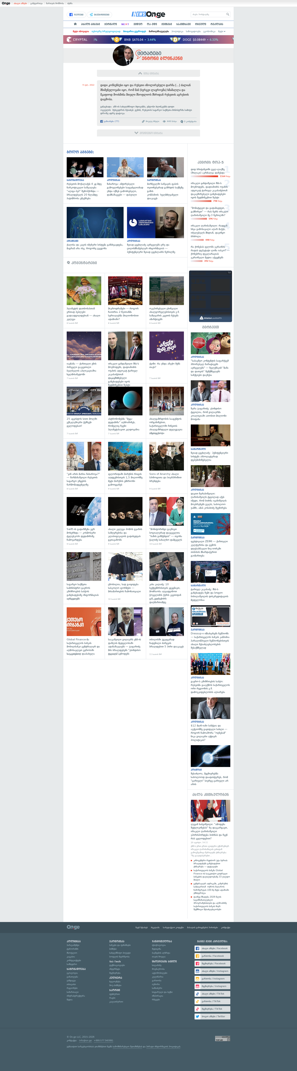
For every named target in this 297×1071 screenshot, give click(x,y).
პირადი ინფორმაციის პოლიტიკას (163, 1046)
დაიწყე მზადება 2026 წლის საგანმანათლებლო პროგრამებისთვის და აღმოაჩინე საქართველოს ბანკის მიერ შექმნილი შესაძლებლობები (210, 903)
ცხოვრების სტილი (164, 961)
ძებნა (70, 3)
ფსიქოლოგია (159, 945)
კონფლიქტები (74, 960)
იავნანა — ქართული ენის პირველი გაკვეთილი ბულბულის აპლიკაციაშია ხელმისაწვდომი (84, 355)
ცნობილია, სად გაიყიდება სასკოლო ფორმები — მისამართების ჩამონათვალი (125, 576)
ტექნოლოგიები (117, 965)
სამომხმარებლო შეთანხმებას (127, 1046)
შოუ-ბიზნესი (115, 985)
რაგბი (112, 998)
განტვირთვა (36, 3)
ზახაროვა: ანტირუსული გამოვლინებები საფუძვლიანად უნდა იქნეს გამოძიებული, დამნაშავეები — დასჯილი (127, 177)
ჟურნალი (110, 24)
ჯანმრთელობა (162, 941)
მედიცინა (156, 949)
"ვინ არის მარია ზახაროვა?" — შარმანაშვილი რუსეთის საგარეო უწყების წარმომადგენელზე (84, 466)
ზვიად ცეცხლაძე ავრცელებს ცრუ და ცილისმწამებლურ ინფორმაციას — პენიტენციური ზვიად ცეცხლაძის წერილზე (157, 230)
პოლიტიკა (177, 31)
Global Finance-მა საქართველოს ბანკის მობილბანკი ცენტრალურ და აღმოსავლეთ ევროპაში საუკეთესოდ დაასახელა (84, 631)
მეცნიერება (114, 973)
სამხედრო (72, 964)
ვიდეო (138, 24)
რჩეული (200, 24)
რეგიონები (72, 988)
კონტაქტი (225, 927)
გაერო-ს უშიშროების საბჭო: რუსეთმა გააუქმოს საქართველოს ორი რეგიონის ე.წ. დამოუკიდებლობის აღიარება (210, 673)
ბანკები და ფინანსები (120, 945)
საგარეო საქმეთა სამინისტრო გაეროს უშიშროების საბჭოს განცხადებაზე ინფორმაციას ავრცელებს (84, 576)
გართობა (156, 980)
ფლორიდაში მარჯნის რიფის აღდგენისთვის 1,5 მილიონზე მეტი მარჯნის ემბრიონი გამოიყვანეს (125, 466)
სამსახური (157, 988)
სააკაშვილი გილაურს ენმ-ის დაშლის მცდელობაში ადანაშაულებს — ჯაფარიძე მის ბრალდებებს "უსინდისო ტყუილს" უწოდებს (125, 631)
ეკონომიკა (209, 31)
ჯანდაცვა (71, 980)
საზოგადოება (193, 31)
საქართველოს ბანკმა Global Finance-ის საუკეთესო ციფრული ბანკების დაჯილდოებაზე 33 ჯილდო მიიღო (212, 875)
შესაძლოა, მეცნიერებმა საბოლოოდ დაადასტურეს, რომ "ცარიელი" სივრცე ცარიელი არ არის (210, 765)
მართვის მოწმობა (55, 3)
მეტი (220, 31)
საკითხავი (183, 24)
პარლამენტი (73, 945)
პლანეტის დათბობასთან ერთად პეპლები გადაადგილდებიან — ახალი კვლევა (84, 300)
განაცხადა (105, 106)
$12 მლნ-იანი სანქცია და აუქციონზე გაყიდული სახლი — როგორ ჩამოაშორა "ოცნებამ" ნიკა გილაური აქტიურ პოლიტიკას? (210, 719)
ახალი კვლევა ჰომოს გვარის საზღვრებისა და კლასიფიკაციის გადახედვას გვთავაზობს (125, 521)
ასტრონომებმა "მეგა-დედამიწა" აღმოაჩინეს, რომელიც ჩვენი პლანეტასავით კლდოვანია (125, 410)
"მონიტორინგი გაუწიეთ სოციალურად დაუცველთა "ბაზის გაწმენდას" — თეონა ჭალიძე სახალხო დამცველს (166, 521)
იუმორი (156, 984)
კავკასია (71, 956)
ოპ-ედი (152, 24)
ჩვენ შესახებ (142, 927)
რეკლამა (217, 24)
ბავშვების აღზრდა (161, 953)
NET (125, 24)
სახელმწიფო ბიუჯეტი (120, 953)
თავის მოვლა (159, 956)
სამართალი (73, 992)
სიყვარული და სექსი (162, 992)
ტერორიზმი (72, 949)
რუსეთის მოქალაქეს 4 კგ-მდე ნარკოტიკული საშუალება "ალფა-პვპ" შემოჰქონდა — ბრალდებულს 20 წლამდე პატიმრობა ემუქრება (87, 178)
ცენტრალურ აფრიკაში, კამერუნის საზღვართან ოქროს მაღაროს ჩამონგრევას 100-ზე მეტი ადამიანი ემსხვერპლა (211, 888)
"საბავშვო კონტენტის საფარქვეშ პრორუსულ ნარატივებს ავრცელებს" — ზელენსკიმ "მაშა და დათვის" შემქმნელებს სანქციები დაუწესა (210, 354)
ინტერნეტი (114, 969)
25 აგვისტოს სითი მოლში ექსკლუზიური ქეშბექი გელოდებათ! (84, 410)
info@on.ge (85, 1040)
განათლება (72, 976)
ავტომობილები (159, 973)
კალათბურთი (116, 1001)
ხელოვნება (114, 981)
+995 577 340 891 (103, 1040)
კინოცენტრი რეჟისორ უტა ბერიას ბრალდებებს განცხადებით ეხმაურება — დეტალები (210, 863)
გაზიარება (111, 121)
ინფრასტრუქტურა (76, 996)
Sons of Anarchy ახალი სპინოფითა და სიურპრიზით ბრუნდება (166, 466)
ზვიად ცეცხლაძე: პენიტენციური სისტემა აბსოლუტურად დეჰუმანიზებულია (210, 443)
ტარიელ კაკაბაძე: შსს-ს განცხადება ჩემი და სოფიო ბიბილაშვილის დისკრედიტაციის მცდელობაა (210, 581)
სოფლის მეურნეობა (119, 956)
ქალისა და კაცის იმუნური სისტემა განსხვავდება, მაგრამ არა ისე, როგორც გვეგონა (97, 228)
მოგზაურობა (158, 969)
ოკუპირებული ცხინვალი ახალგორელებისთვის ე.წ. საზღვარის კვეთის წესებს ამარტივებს (166, 300)
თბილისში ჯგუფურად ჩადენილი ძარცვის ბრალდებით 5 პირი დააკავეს (166, 631)
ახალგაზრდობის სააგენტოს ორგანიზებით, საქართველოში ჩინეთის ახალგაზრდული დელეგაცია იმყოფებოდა (166, 410)
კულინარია (157, 976)
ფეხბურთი (114, 994)
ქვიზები (166, 24)
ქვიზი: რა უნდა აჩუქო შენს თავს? (166, 355)
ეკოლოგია (72, 973)
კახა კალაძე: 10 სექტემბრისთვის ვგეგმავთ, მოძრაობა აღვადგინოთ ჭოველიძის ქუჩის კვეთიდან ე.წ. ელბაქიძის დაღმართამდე (166, 576)
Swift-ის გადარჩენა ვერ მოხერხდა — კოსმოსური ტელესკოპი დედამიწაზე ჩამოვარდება (84, 521)
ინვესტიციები (101, 15)
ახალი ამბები (20, 3)
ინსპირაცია (157, 996)
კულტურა (115, 977)
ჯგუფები (78, 15)
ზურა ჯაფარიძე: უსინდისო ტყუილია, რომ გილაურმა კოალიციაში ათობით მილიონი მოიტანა (210, 400)
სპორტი (114, 990)
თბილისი (71, 984)
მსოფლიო (72, 953)
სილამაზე (156, 965)
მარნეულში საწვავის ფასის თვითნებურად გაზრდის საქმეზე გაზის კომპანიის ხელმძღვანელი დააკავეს (167, 178)
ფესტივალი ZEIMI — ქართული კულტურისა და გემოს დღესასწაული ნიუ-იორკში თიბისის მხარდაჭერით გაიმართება (210, 535)
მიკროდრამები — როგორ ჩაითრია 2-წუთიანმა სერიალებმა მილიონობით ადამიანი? (125, 300)
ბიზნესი (113, 949)
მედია (70, 999)
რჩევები (156, 999)
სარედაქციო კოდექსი (173, 927)
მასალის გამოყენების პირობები (202, 927)
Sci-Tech (115, 961)
